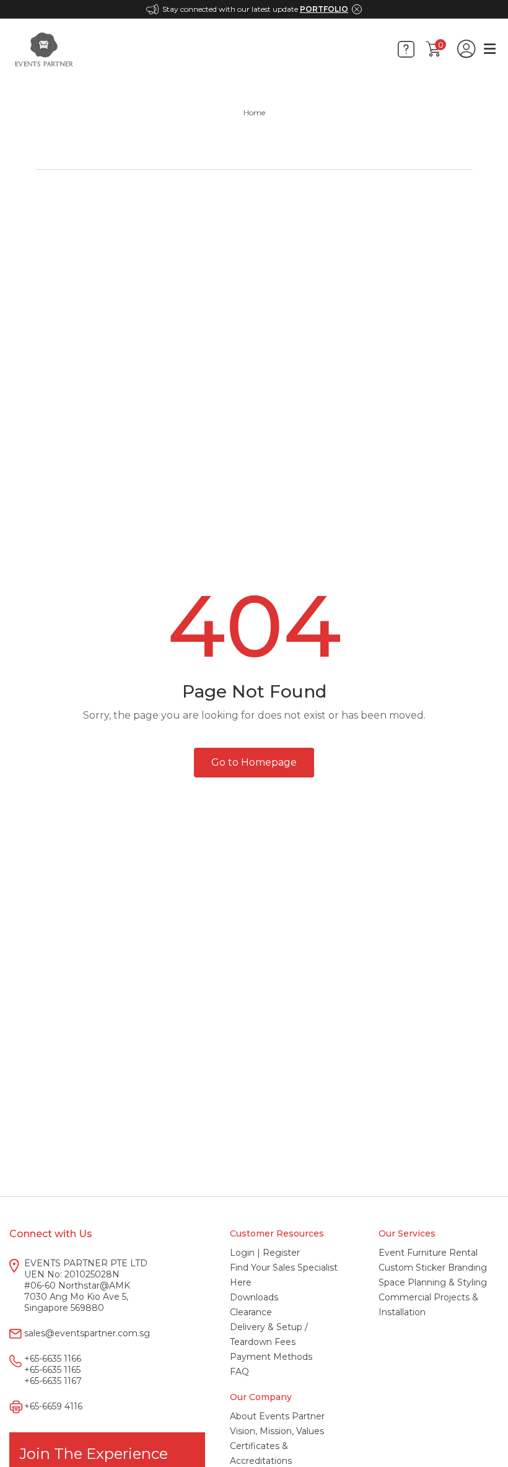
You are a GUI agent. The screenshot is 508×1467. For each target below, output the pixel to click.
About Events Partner (277, 1416)
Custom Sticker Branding (433, 1267)
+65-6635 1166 (52, 1358)
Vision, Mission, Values (277, 1431)
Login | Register (265, 1252)
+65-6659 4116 (53, 1406)
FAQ (239, 1371)
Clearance (251, 1312)
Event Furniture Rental (428, 1252)
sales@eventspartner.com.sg (87, 1333)
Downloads (254, 1297)
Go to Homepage (254, 762)
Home (254, 112)
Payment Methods (271, 1356)
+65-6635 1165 (52, 1369)
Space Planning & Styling (433, 1282)
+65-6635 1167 (53, 1380)
